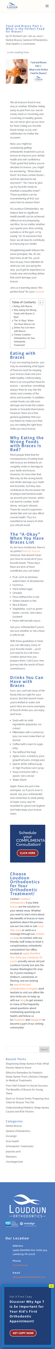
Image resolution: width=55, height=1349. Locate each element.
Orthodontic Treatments (19, 1146)
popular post (13, 1151)
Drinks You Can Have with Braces (24, 329)
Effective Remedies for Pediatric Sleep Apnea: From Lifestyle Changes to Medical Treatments (27, 1076)
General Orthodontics (35, 40)
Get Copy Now (23, 1333)
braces (39, 291)
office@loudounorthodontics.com (29, 1277)
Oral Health (12, 43)
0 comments (28, 43)
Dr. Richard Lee (17, 36)
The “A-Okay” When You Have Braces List (24, 322)
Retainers (11, 1156)
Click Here (27, 853)
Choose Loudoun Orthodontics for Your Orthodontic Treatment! (24, 339)
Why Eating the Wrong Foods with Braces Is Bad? (25, 313)
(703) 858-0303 (20, 1265)
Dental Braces (14, 40)
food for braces (31, 551)
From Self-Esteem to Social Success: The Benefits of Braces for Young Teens (27, 1089)
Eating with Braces (23, 306)
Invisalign (11, 1136)
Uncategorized (14, 1161)
